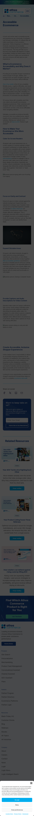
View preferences (17, 810)
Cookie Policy (9, 814)
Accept (17, 800)
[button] (31, 783)
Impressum (25, 814)
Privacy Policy (17, 814)
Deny (17, 805)
